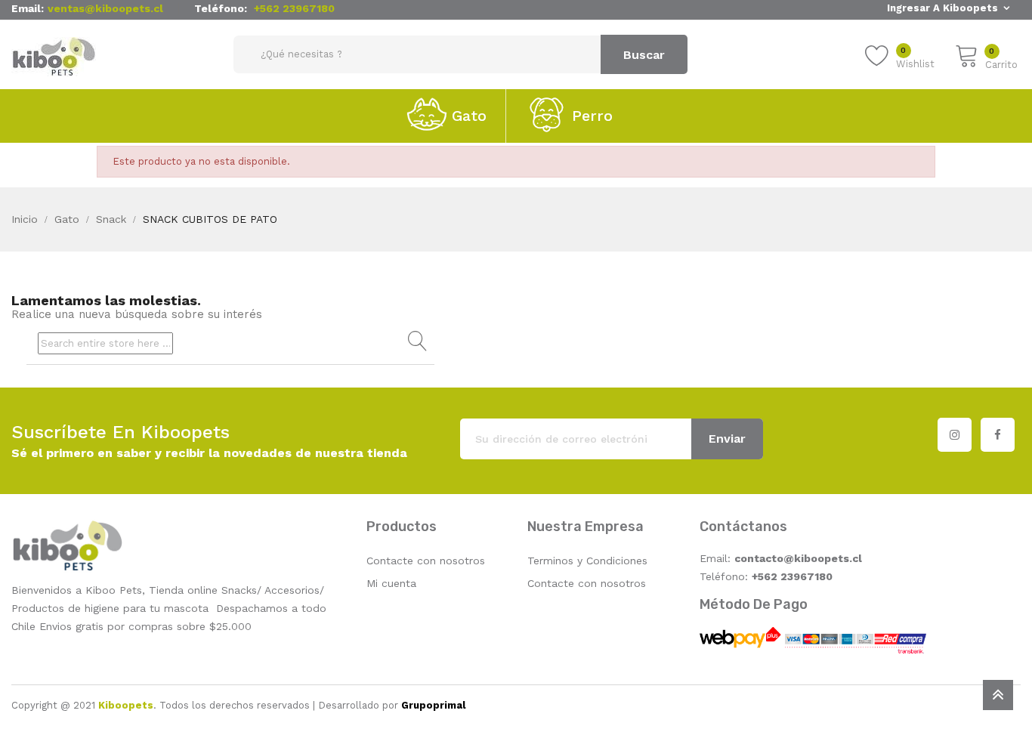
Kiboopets (125, 705)
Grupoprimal (433, 705)
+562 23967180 (294, 8)
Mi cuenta (391, 583)
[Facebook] (998, 435)
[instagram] (955, 435)
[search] (415, 341)
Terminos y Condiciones (587, 560)
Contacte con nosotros (425, 560)
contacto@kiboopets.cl (798, 558)
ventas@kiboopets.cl (105, 8)
